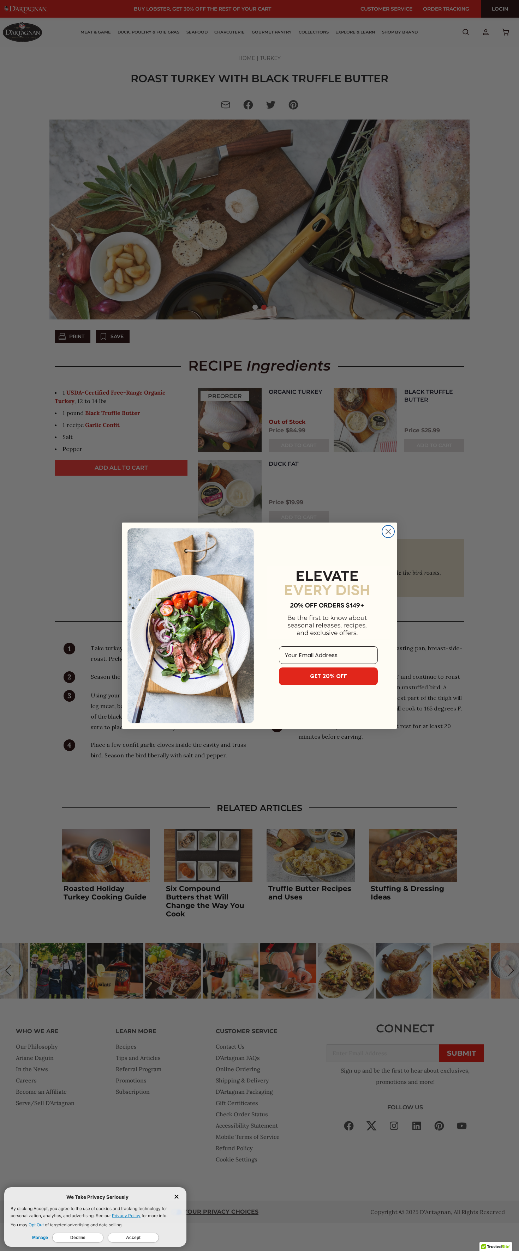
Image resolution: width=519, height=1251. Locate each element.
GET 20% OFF (328, 676)
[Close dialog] (388, 531)
